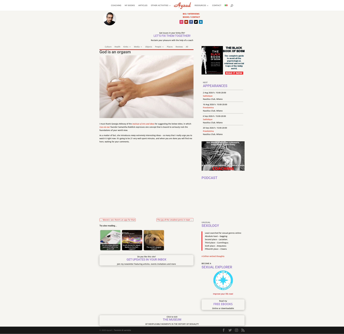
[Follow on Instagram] (181, 22)
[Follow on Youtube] (186, 22)
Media (137, 47)
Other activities (159, 6)
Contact (216, 6)
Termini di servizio (122, 330)
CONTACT (195, 17)
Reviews (179, 47)
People (158, 47)
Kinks (125, 47)
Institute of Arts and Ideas (143, 123)
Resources (200, 6)
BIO (184, 13)
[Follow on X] (196, 22)
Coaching (116, 6)
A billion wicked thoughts (213, 256)
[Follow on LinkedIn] (201, 22)
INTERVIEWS (193, 13)
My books (130, 6)
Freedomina (208, 107)
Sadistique (207, 96)
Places (170, 47)
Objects (148, 47)
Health (117, 47)
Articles (142, 6)
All (187, 47)
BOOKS (186, 17)
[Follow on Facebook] (191, 22)
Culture (108, 47)
